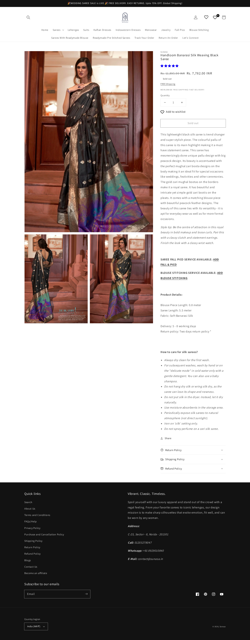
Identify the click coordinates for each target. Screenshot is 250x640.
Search (28, 502)
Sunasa (223, 626)
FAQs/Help (30, 521)
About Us (29, 508)
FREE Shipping (168, 83)
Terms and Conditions (37, 515)
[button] (28, 17)
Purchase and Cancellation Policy (44, 534)
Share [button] (168, 438)
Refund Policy (32, 553)
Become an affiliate (35, 573)
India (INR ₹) (33, 626)
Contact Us (30, 566)
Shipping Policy (33, 540)
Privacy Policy (32, 528)
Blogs (27, 560)
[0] (215, 17)
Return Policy (32, 547)
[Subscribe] (86, 594)
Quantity (165, 95)
